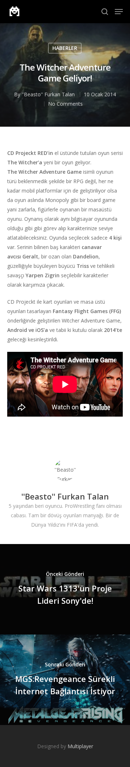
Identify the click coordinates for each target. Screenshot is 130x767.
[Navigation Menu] (119, 11)
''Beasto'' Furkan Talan (48, 94)
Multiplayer (80, 746)
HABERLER (64, 48)
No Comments (65, 103)
